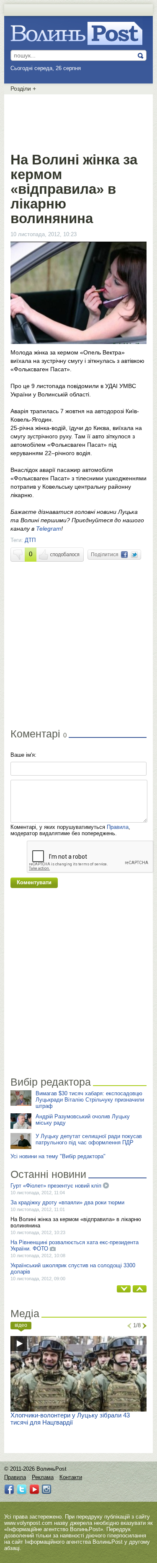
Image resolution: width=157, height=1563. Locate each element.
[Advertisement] (79, 122)
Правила (118, 827)
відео (21, 1325)
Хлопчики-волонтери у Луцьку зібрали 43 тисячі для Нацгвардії (70, 1419)
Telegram (48, 528)
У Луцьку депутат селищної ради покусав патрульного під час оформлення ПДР (89, 1139)
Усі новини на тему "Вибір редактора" (58, 1156)
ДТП (30, 540)
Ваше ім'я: (23, 755)
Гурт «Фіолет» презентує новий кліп (56, 1186)
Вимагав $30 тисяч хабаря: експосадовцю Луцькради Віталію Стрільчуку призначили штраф (90, 1099)
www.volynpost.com (28, 1523)
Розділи (23, 88)
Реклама (43, 1477)
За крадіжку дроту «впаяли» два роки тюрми (67, 1202)
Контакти (70, 1477)
